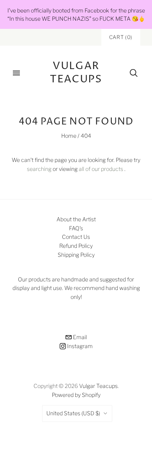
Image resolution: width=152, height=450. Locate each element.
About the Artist (76, 219)
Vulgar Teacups (98, 385)
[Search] (133, 73)
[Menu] (16, 72)
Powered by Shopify (76, 394)
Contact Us (76, 236)
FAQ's (76, 228)
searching (39, 168)
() (121, 37)
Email (79, 337)
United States (73, 413)
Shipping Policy (76, 254)
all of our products (101, 168)
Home (68, 135)
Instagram (79, 346)
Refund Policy (76, 245)
